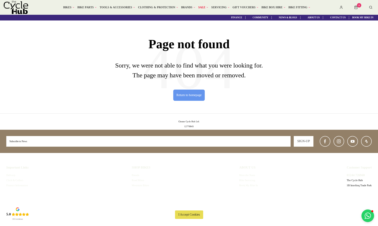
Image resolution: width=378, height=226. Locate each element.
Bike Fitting (297, 7)
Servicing (219, 7)
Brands (186, 7)
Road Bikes (138, 180)
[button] (367, 215)
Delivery (11, 175)
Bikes (67, 7)
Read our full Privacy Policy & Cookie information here (189, 205)
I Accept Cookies (189, 214)
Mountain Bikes (140, 185)
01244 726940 (356, 175)
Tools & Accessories (116, 7)
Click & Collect (14, 180)
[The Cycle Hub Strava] (366, 141)
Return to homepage (189, 95)
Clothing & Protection (156, 7)
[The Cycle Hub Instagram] (339, 141)
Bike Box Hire (272, 7)
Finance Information (17, 185)
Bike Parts (85, 7)
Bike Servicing (247, 180)
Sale (201, 7)
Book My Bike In (248, 185)
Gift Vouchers (244, 7)
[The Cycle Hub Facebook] (325, 141)
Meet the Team (247, 175)
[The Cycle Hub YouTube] (352, 141)
